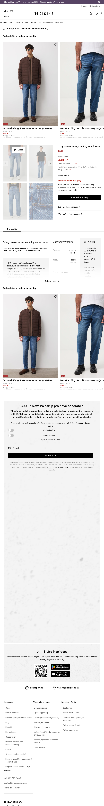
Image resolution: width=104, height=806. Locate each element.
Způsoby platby (39, 713)
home (6, 16)
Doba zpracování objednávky (45, 717)
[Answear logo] (43, 13)
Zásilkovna (66, 708)
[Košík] (101, 14)
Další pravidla (38, 747)
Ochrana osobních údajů (14, 754)
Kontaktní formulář (12, 788)
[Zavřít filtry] (99, 2)
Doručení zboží (39, 708)
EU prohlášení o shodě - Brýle (16, 767)
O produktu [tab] (12, 229)
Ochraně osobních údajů (60, 467)
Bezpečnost (9, 732)
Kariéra (7, 749)
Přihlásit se (50, 455)
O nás (6, 708)
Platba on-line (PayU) (70, 725)
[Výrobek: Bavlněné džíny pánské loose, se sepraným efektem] (30, 84)
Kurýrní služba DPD (69, 713)
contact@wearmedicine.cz (15, 783)
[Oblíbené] (96, 14)
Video (20, 150)
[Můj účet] (90, 14)
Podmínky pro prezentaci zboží (17, 717)
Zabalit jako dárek (40, 722)
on (11, 11)
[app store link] (60, 674)
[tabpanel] (52, 258)
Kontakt (7, 727)
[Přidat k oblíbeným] (55, 44)
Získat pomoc (36, 687)
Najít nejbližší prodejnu (68, 687)
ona (6, 11)
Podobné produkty (79, 197)
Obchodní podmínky (41, 727)
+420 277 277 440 (12, 778)
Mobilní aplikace (10, 713)
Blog (6, 722)
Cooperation (9, 737)
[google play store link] (60, 667)
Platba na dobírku (69, 730)
